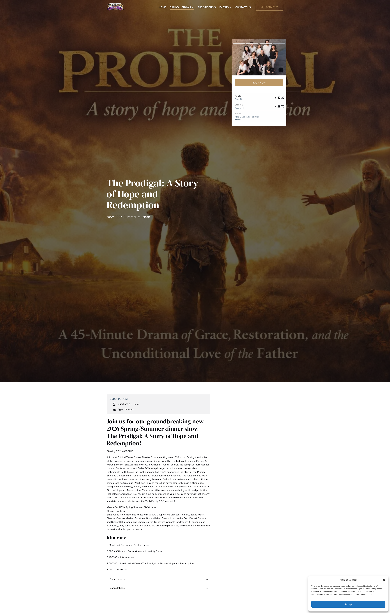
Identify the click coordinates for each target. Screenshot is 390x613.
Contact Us (243, 7)
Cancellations (117, 587)
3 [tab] (266, 43)
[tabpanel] (259, 57)
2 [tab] (252, 43)
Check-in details (118, 579)
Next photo (280, 70)
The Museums (207, 7)
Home (162, 7)
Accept (348, 604)
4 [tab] (279, 43)
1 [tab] (239, 43)
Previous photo (271, 70)
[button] (383, 579)
